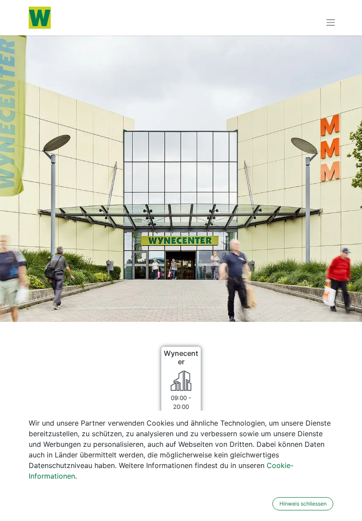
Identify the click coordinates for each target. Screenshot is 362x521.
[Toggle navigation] (330, 22)
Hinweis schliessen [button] (303, 503)
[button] (266, 504)
